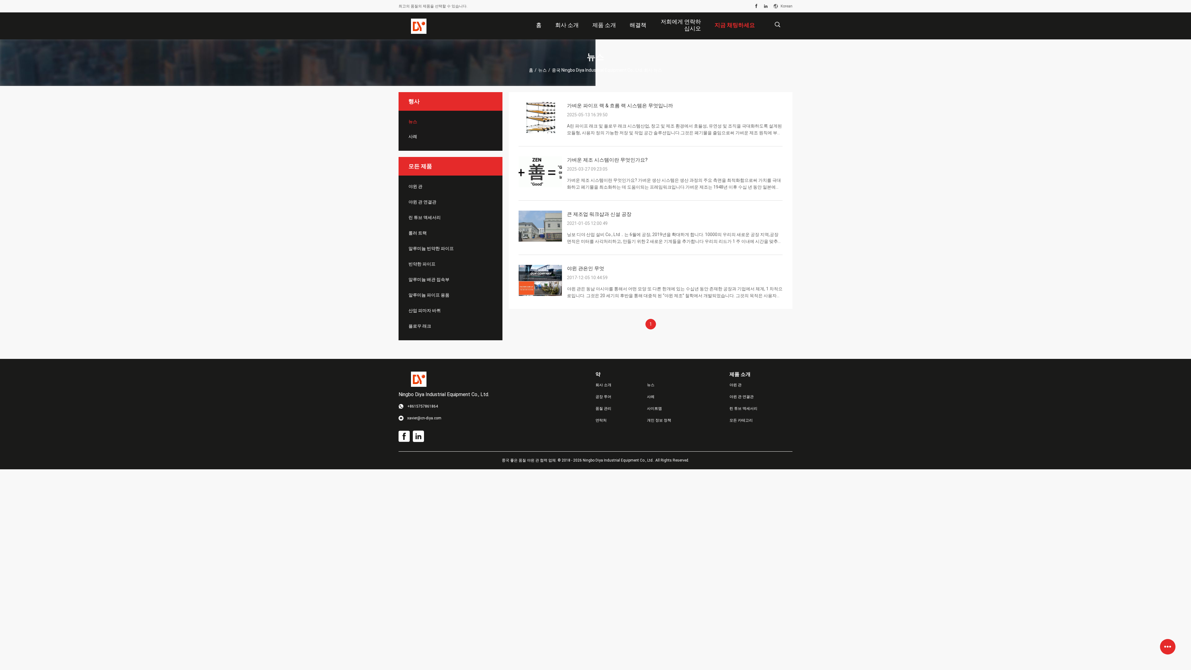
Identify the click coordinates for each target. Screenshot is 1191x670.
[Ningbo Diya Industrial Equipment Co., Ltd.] (418, 26)
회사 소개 (603, 385)
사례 (412, 136)
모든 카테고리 (741, 420)
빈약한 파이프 (421, 263)
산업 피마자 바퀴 (424, 310)
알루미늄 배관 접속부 (428, 279)
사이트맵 (654, 408)
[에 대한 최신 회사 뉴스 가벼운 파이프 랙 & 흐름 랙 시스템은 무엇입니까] (540, 131)
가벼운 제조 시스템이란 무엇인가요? (607, 160)
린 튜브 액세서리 (424, 217)
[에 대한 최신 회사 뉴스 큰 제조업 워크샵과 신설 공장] (540, 240)
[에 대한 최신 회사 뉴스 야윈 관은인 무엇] (540, 294)
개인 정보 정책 (659, 420)
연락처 (601, 420)
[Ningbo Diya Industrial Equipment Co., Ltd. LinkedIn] (765, 6)
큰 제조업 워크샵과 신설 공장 (599, 214)
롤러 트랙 (417, 232)
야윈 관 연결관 (422, 201)
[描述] (777, 24)
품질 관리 (603, 408)
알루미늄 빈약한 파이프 (431, 248)
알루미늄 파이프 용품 (428, 295)
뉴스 (542, 70)
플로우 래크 (419, 326)
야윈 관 (415, 186)
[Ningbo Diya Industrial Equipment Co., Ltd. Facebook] (756, 6)
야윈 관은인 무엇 (585, 268)
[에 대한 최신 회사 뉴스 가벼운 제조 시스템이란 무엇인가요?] (540, 185)
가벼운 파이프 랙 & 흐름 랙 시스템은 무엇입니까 (620, 106)
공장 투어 (603, 397)
